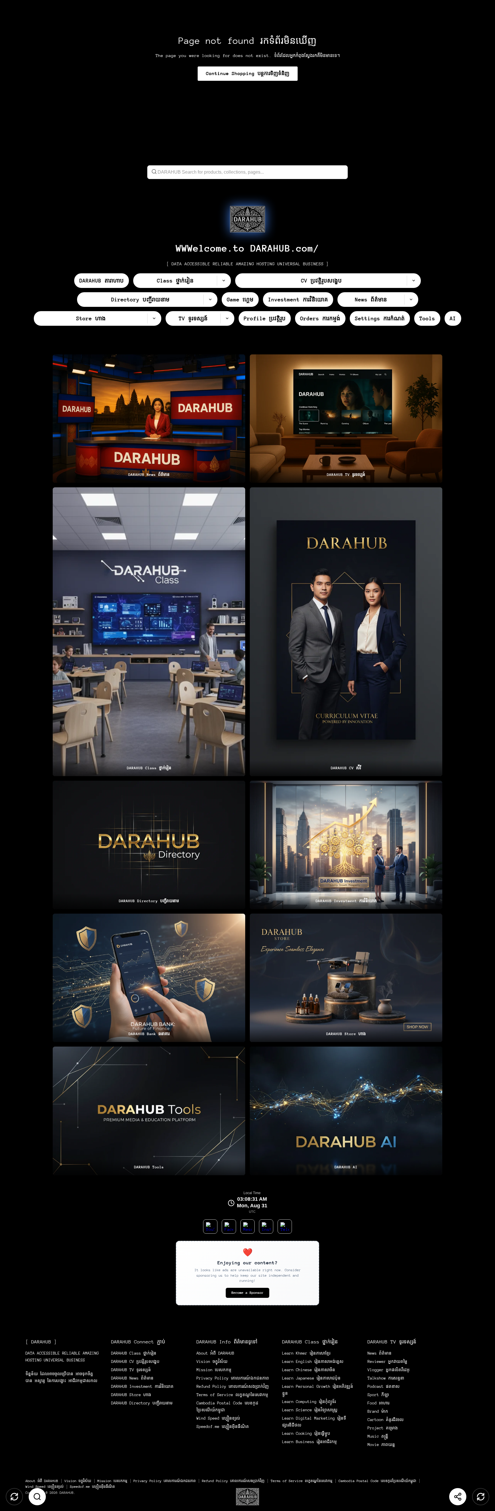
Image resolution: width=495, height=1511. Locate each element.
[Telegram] (285, 1226)
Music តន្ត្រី (378, 1436)
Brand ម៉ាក (378, 1411)
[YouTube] (210, 1226)
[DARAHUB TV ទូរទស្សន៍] (346, 418)
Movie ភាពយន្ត (381, 1444)
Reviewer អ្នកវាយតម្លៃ (387, 1361)
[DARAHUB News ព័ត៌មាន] (149, 418)
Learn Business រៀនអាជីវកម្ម (309, 1441)
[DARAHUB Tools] (149, 1111)
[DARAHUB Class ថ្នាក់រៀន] (149, 631)
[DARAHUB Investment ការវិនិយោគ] (346, 845)
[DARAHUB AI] (346, 1111)
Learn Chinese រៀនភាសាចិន (308, 1369)
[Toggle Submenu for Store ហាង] (154, 318)
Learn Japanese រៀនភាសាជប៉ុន (311, 1378)
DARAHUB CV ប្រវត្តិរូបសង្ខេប (135, 1361)
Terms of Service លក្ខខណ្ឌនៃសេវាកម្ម (232, 1394)
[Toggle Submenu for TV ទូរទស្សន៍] (227, 318)
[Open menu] (247, 1496)
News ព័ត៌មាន (380, 1353)
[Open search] (37, 1496)
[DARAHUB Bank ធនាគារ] (149, 978)
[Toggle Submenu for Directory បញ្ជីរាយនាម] (210, 299)
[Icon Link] (247, 219)
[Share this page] (457, 1496)
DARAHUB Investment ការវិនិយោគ (142, 1386)
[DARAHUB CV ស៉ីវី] (346, 631)
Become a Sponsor (247, 1293)
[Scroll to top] (14, 1496)
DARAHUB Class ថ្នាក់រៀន (133, 1353)
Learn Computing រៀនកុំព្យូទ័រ (309, 1401)
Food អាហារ (378, 1403)
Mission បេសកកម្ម (214, 1369)
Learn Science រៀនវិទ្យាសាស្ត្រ (309, 1410)
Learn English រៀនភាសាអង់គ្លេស (312, 1361)
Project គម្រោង (383, 1428)
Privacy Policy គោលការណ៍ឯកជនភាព (233, 1378)
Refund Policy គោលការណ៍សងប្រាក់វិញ (233, 1386)
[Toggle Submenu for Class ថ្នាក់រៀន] (223, 280)
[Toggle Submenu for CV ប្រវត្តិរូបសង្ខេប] (413, 280)
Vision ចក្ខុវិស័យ (212, 1361)
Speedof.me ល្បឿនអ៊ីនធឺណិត (223, 1426)
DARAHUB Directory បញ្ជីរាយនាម (142, 1403)
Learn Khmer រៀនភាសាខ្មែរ (306, 1353)
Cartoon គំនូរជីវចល (386, 1419)
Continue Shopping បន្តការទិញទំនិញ (247, 73)
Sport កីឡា (378, 1394)
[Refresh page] (480, 1496)
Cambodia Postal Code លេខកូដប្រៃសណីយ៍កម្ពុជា (377, 1481)
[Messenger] (247, 1226)
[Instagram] (266, 1226)
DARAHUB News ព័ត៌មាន (132, 1378)
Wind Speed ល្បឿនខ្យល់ (218, 1418)
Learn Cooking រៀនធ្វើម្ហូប (306, 1433)
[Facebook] (229, 1226)
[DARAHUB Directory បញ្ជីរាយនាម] (149, 845)
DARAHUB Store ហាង (131, 1394)
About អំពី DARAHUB (215, 1353)
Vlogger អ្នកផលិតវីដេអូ (389, 1369)
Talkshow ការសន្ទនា (386, 1378)
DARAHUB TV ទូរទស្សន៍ (131, 1369)
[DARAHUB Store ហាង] (346, 978)
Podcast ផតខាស (384, 1386)
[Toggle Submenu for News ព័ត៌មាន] (411, 299)
